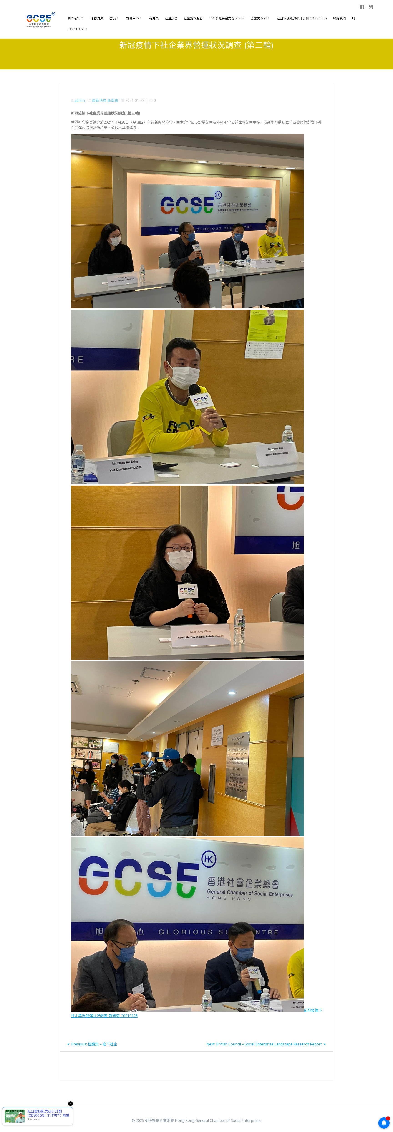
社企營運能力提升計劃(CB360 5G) (302, 18)
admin (79, 100)
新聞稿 (112, 100)
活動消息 (97, 18)
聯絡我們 (339, 18)
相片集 (154, 18)
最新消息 (99, 100)
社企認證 (171, 18)
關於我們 (74, 18)
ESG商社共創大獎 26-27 (227, 18)
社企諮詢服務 (193, 18)
